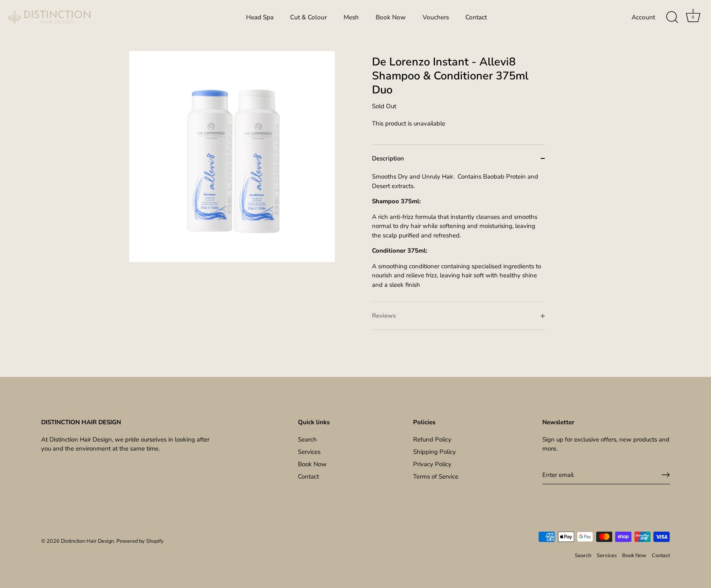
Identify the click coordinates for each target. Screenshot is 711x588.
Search (307, 439)
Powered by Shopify (140, 541)
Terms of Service (435, 476)
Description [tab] (388, 158)
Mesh (351, 17)
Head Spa (260, 17)
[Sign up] (666, 475)
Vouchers (436, 17)
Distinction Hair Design (87, 541)
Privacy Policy (432, 464)
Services (309, 452)
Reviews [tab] (384, 315)
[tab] (458, 237)
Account (643, 17)
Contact (476, 17)
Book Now (391, 17)
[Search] (672, 17)
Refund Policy (432, 439)
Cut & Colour (308, 17)
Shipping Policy (434, 452)
